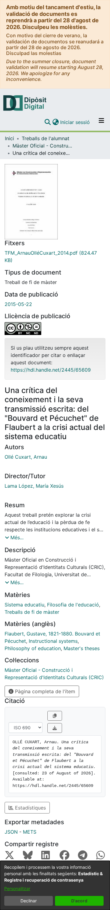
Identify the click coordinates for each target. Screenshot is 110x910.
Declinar (28, 900)
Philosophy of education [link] (33, 648)
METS (29, 832)
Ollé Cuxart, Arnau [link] (26, 457)
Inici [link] (9, 138)
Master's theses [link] (82, 648)
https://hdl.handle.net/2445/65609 (51, 370)
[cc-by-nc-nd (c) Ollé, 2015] (55, 328)
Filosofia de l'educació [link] (73, 605)
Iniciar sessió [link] (75, 122)
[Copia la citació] (54, 716)
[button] (47, 122)
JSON (11, 832)
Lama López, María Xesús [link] (34, 486)
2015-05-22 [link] (18, 304)
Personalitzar (17, 888)
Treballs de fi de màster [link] (32, 612)
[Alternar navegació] (101, 122)
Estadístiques (29, 808)
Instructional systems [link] (53, 641)
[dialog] (55, 885)
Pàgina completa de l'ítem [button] (44, 691)
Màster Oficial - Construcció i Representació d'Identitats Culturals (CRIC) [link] (43, 146)
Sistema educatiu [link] (24, 605)
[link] (55, 256)
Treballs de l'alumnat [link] (45, 138)
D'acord (79, 900)
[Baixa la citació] (54, 728)
